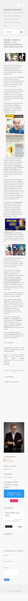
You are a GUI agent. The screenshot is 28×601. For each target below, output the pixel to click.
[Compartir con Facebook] (8, 364)
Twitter (20, 2)
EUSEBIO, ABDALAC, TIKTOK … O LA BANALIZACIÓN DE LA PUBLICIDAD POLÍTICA (13, 43)
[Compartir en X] (7, 364)
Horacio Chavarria (9, 461)
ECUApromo (8, 459)
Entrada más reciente (9, 370)
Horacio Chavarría (12, 9)
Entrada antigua (19, 370)
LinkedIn (23, 2)
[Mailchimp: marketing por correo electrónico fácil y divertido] (20, 527)
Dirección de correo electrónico (12, 521)
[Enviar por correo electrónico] (4, 364)
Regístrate (14, 500)
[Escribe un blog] (5, 364)
